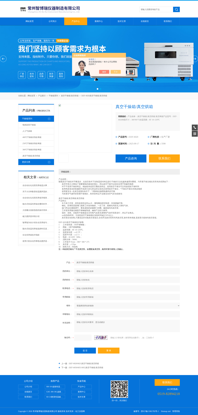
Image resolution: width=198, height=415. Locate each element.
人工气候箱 (27, 131)
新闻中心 (99, 21)
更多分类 (26, 162)
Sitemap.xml (166, 411)
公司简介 (53, 21)
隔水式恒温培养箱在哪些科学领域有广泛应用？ (38, 204)
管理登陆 (176, 411)
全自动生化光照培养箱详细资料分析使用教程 (38, 198)
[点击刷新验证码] (101, 337)
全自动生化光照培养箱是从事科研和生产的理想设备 (38, 185)
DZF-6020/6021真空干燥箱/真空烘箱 (84, 364)
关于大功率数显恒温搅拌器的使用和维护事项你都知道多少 (38, 192)
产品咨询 (131, 158)
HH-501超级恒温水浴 (55, 387)
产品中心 (76, 21)
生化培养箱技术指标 (30, 235)
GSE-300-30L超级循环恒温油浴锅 (55, 392)
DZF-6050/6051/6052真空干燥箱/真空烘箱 (86, 368)
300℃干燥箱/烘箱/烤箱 (31, 150)
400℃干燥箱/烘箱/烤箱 (31, 137)
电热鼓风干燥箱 (29, 125)
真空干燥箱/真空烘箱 (70, 96)
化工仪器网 (80, 411)
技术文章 (122, 21)
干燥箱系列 (53, 96)
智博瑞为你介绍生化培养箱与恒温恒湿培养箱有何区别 (38, 223)
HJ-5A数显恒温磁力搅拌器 (55, 397)
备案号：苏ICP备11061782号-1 (146, 411)
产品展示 (42, 96)
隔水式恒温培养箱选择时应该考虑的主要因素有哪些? (38, 229)
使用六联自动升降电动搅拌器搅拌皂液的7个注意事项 (38, 241)
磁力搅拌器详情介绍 (30, 216)
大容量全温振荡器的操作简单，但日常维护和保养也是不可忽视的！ (38, 210)
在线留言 (145, 21)
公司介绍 (28, 387)
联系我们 (168, 21)
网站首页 (30, 21)
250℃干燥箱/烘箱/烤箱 (31, 143)
